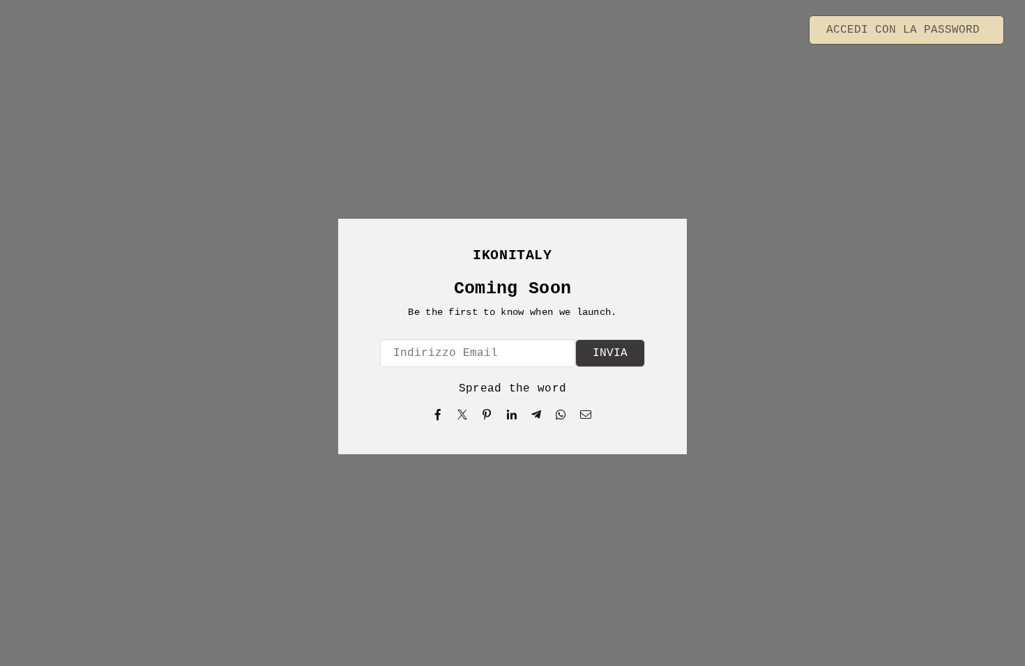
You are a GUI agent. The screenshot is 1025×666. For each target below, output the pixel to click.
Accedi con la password (906, 30)
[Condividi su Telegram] (536, 414)
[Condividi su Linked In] (512, 414)
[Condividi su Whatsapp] (561, 414)
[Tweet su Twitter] (462, 414)
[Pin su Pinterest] (487, 414)
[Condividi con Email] (586, 414)
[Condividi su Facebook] (438, 414)
